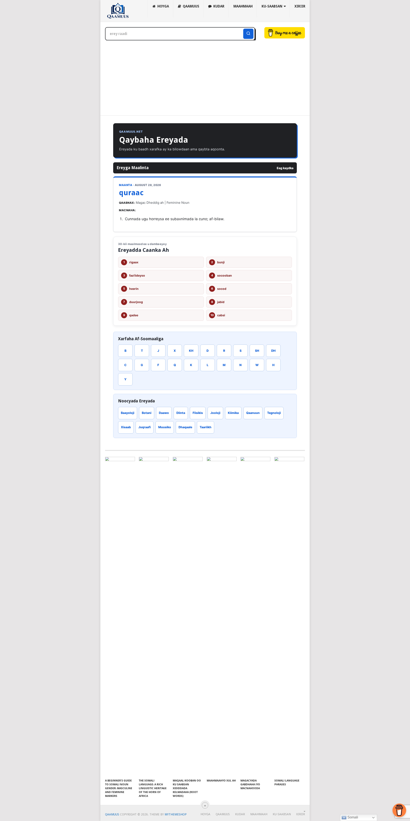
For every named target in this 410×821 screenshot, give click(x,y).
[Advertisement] (205, 78)
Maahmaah (243, 6)
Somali (352, 817)
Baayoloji (127, 413)
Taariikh (205, 427)
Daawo (164, 413)
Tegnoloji (274, 413)
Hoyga (163, 6)
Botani (146, 413)
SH (257, 350)
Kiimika (233, 413)
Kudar (218, 6)
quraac (131, 192)
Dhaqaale (185, 427)
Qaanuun (253, 413)
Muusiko (164, 427)
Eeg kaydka (285, 168)
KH (191, 350)
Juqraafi (144, 427)
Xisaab (126, 427)
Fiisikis (198, 413)
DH (273, 350)
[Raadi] (248, 34)
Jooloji (215, 413)
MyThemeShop (176, 814)
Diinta (180, 413)
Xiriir (299, 6)
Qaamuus (190, 6)
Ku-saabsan (272, 6)
